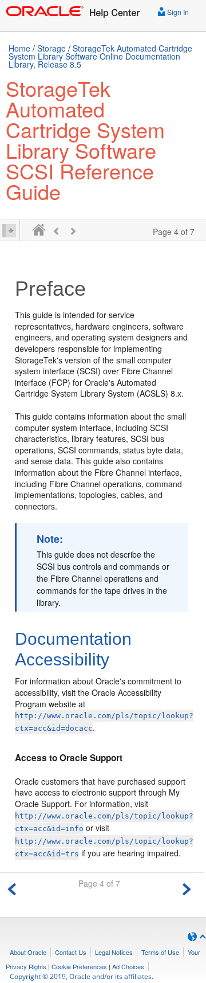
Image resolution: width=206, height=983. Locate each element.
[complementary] (79, 966)
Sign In (177, 12)
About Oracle (28, 952)
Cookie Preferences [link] (79, 966)
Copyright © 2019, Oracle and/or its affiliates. (82, 976)
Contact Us (70, 952)
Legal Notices (114, 952)
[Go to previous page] (12, 888)
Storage (51, 48)
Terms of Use (160, 952)
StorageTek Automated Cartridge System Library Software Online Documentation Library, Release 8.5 (100, 56)
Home (19, 48)
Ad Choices (128, 966)
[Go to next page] (186, 888)
